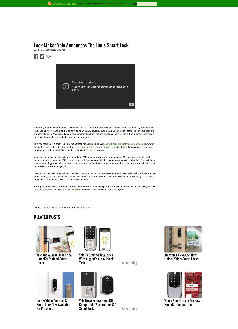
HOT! (121, 3)
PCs (115, 3)
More (127, 3)
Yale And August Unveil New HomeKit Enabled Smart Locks (54, 258)
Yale (89, 207)
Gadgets (46, 207)
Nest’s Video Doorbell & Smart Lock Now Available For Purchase (53, 304)
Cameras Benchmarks (94, 3)
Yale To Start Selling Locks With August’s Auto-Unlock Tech (96, 258)
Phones (108, 3)
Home (55, 207)
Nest (79, 207)
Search (134, 3)
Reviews (80, 3)
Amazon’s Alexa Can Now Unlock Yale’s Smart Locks (181, 256)
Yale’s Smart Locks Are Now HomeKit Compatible (182, 302)
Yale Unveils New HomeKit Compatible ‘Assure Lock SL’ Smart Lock (97, 304)
